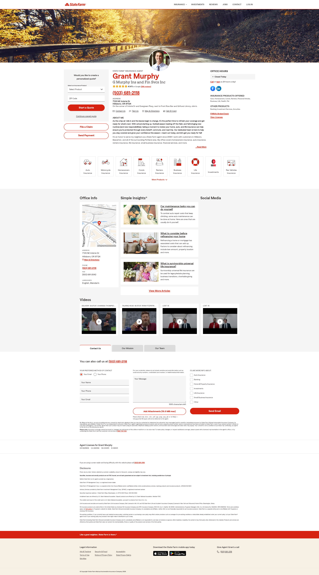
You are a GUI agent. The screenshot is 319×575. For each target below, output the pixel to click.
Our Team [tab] (160, 348)
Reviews (213, 4)
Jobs (225, 4)
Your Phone (102, 374)
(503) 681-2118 (126, 93)
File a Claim (86, 127)
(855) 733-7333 (121, 431)
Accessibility (120, 552)
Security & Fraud (101, 552)
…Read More (201, 147)
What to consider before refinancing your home (173, 235)
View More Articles (159, 291)
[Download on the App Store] (160, 553)
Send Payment (86, 135)
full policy (89, 509)
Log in (249, 4)
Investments (197, 4)
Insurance (179, 4)
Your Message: (140, 379)
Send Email (215, 411)
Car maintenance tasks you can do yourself (177, 208)
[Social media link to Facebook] (212, 88)
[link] (75, 4)
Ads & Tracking (85, 552)
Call (212, 82)
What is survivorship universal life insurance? (177, 265)
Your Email (88, 374)
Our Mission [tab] (127, 348)
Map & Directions (91, 260)
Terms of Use (84, 555)
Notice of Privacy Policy (103, 555)
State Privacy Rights (123, 555)
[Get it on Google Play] (177, 553)
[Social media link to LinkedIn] (218, 88)
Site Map (83, 559)
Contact (237, 4)
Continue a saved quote (86, 116)
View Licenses (216, 117)
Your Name (86, 382)
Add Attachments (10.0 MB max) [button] (159, 411)
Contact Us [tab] (95, 348)
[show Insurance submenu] (186, 4)
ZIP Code (73, 98)
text (218, 82)
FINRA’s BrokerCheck (219, 114)
